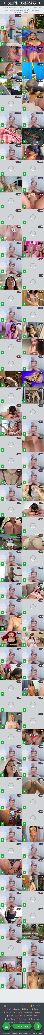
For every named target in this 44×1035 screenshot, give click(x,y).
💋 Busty (18, 1016)
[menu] (6, 1026)
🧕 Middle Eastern (13, 1009)
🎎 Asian (7, 1006)
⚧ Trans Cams (34, 1019)
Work (20, 1033)
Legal (40, 1033)
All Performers (33, 1033)
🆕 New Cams (10, 1019)
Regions (14, 1033)
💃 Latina (24, 1006)
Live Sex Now (22, 1026)
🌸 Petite (9, 1016)
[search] (37, 1026)
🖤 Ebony (15, 1006)
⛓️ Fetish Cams (25, 1022)
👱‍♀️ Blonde (7, 1012)
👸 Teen (35, 1009)
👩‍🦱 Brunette (17, 1012)
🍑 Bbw (37, 1012)
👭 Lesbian (28, 1016)
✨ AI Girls (36, 1022)
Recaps (25, 1033)
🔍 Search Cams (34, 1029)
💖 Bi (36, 1016)
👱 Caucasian (35, 1006)
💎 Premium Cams (10, 1022)
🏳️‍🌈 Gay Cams (22, 1019)
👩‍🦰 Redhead (28, 1012)
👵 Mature (26, 1009)
